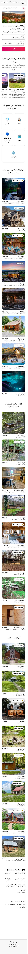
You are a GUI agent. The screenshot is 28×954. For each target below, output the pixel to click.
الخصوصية (15, 946)
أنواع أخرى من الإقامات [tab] (20, 873)
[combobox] (13, 38)
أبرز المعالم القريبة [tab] (8, 873)
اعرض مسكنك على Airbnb (10, 8)
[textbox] (19, 44)
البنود (10, 946)
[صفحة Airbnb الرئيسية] (24, 8)
